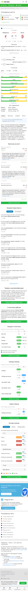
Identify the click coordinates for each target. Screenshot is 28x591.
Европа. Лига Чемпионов (10, 8)
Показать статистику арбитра (14, 321)
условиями (15, 584)
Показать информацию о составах (14, 302)
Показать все (13, 103)
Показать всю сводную (14, 355)
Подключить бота (9, 508)
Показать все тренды (14, 399)
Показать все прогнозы (14, 202)
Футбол (2, 8)
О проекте (3, 575)
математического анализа (17, 560)
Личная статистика (8, 563)
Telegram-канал (6, 578)
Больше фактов (13, 283)
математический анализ (21, 549)
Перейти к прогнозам (14, 53)
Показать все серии (14, 418)
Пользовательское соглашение (8, 574)
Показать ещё (5, 159)
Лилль (22, 32)
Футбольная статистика (10, 565)
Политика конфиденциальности (8, 572)
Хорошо (23, 583)
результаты (13, 556)
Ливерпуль (5, 32)
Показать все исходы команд (14, 477)
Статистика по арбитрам (10, 558)
